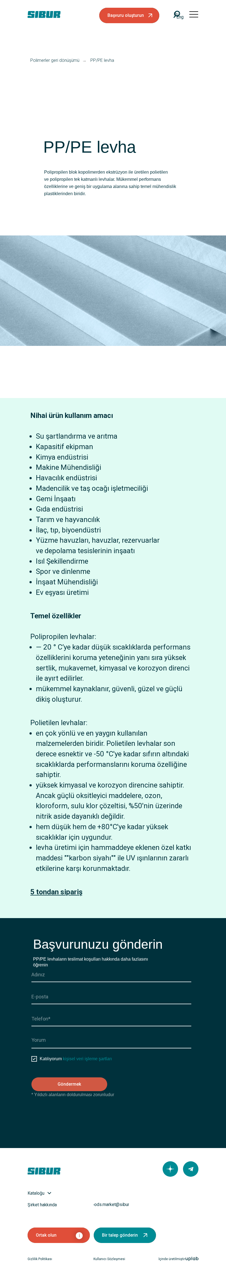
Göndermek (69, 1084)
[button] (129, 15)
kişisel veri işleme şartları (87, 1058)
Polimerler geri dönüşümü (54, 60)
